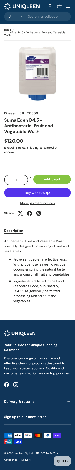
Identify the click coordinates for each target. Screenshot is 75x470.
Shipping (33, 148)
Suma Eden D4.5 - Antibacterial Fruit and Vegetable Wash (34, 33)
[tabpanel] (37, 271)
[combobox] (37, 16)
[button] (59, 6)
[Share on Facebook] (29, 213)
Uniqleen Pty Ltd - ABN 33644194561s (36, 453)
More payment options (37, 203)
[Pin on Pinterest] (38, 213)
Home (7, 30)
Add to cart (52, 179)
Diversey (10, 113)
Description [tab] (13, 230)
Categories (10, 459)
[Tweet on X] (20, 213)
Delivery (26, 459)
